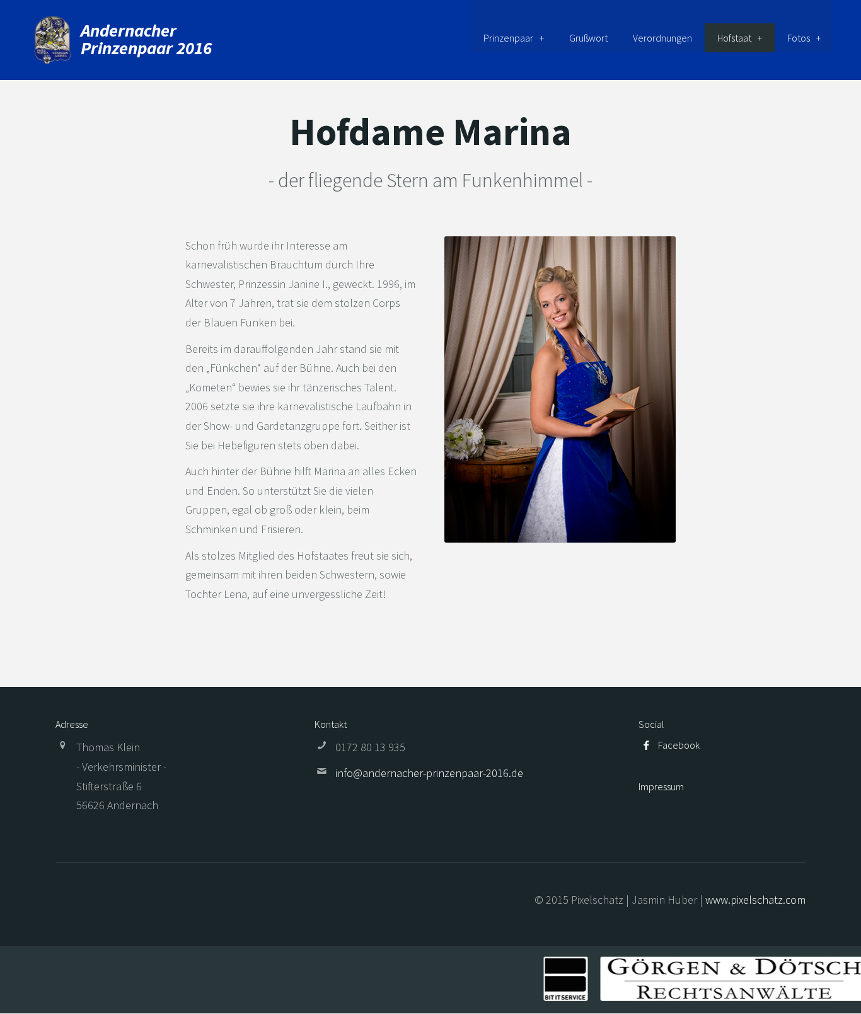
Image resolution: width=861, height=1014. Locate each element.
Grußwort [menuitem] (588, 38)
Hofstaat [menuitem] (734, 38)
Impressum (661, 786)
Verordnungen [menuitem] (662, 38)
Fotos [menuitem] (798, 38)
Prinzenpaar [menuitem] (508, 38)
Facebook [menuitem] (678, 745)
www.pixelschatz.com (755, 899)
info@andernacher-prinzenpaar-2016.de (429, 773)
